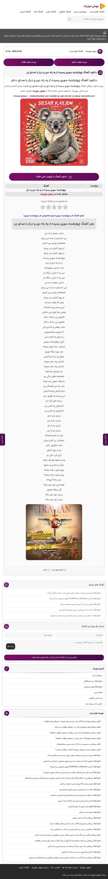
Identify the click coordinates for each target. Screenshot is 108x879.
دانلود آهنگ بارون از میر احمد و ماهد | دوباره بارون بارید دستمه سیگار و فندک (74, 593)
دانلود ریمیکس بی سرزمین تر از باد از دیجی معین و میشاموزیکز (79, 744)
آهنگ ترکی (51, 11)
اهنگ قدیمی (98, 692)
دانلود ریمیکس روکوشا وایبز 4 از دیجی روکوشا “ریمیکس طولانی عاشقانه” (75, 733)
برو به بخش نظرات (28, 62)
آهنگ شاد (38, 11)
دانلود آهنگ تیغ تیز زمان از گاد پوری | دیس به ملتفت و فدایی (80, 604)
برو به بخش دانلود (79, 62)
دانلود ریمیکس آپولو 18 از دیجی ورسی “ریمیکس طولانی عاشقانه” (78, 738)
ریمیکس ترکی (97, 675)
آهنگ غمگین (65, 11)
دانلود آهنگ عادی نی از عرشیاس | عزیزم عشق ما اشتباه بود (80, 610)
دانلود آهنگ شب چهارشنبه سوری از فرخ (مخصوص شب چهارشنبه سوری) (54, 215)
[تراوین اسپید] (54, 561)
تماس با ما (55, 867)
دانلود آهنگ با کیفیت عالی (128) (51, 177)
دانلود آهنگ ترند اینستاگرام (93, 681)
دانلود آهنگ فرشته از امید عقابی (90, 812)
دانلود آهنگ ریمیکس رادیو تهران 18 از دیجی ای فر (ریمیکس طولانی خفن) (75, 824)
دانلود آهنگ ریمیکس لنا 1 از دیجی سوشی (86, 818)
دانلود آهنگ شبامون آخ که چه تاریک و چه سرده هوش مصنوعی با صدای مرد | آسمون (72, 761)
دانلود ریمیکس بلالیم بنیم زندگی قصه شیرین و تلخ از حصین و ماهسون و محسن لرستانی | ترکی (68, 835)
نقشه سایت (24, 867)
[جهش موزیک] (92, 6)
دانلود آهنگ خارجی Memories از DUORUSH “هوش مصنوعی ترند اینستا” (75, 598)
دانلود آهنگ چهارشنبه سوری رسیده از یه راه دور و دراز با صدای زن (61, 72)
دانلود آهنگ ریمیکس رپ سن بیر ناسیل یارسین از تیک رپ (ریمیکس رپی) (75, 829)
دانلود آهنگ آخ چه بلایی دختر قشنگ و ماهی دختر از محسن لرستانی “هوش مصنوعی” (72, 772)
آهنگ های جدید (97, 11)
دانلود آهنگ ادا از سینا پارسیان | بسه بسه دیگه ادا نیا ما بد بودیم (79, 801)
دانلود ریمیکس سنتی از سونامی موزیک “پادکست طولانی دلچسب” (78, 750)
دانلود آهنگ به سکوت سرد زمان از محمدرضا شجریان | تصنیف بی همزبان (75, 616)
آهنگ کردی (25, 11)
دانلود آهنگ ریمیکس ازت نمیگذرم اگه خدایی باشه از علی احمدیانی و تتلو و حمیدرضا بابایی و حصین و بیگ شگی (63, 778)
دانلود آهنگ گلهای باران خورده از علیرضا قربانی (84, 806)
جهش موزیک (91, 51)
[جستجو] (69, 19)
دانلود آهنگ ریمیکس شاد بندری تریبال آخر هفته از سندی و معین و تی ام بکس (74, 846)
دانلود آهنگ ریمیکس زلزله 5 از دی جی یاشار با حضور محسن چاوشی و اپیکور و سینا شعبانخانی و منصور (65, 858)
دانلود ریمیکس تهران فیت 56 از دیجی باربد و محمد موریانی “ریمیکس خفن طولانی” (72, 721)
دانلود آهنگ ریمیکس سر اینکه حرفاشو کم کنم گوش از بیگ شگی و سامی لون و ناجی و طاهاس (68, 841)
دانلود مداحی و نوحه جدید (93, 704)
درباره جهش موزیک (40, 867)
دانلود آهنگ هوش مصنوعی (93, 687)
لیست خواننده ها (69, 867)
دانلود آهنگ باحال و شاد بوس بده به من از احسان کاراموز (81, 852)
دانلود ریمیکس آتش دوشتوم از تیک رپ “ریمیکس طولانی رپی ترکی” (77, 727)
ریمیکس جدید (80, 11)
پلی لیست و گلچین (95, 698)
